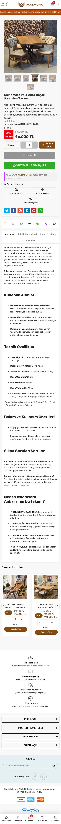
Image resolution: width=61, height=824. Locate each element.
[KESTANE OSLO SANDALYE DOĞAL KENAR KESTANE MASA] (46, 588)
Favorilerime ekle (15, 184)
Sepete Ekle (49, 145)
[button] (8, 46)
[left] (3, 606)
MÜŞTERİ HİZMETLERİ (30, 728)
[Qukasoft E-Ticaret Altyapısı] (30, 810)
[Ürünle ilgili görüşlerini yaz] (22, 224)
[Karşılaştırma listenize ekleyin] (30, 224)
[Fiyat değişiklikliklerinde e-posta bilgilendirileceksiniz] (39, 224)
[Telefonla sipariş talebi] (47, 224)
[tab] (10, 234)
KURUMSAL (30, 719)
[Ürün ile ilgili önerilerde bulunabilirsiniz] (55, 224)
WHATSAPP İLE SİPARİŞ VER (31, 165)
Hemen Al (31, 155)
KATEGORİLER (30, 736)
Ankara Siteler (25, 175)
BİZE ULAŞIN (31, 745)
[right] (57, 606)
